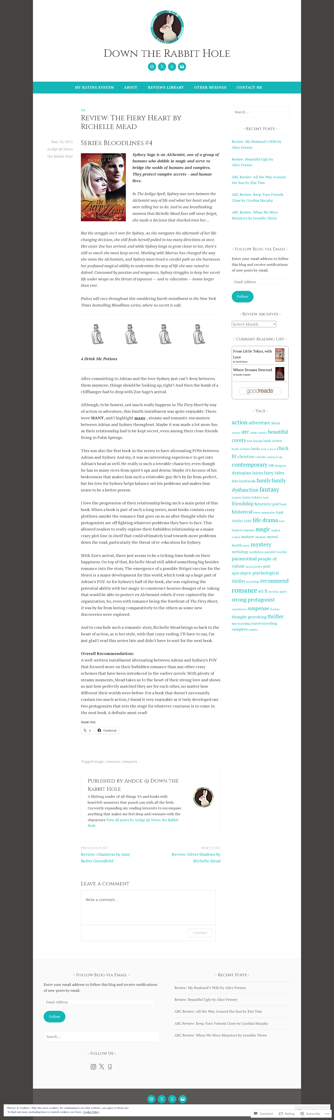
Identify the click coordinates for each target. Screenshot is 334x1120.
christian (245, 456)
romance (113, 761)
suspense (258, 608)
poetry (258, 567)
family (264, 480)
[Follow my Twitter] (162, 66)
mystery (261, 544)
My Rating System (94, 87)
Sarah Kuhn (241, 361)
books (255, 449)
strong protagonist (253, 599)
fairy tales (274, 473)
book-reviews (241, 449)
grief (275, 504)
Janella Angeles (243, 374)
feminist (237, 497)
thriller (275, 616)
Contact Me (249, 87)
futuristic (263, 503)
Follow (242, 296)
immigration (268, 512)
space (283, 592)
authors (262, 432)
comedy (260, 457)
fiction (246, 497)
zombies (253, 629)
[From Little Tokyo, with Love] (279, 360)
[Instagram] (152, 66)
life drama (265, 520)
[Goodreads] (172, 66)
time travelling (241, 624)
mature (247, 536)
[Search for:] (260, 111)
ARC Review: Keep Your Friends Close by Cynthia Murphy (221, 1023)
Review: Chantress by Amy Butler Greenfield (105, 854)
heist (283, 504)
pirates (249, 566)
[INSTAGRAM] (151, 1099)
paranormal (244, 558)
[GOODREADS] (172, 1099)
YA (83, 110)
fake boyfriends (244, 481)
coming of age (274, 457)
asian (253, 433)
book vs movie (268, 449)
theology (274, 609)
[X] (101, 1066)
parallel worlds (275, 552)
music (246, 545)
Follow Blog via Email (260, 249)
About (130, 87)
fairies (257, 473)
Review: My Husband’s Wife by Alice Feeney (210, 987)
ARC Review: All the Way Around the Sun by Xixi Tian (218, 1011)
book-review (273, 441)
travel (256, 623)
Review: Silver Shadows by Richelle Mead (196, 854)
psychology (252, 581)
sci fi (262, 591)
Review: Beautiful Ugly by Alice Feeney (205, 999)
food (265, 497)
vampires (129, 761)
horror (256, 512)
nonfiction (256, 552)
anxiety (236, 432)
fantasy (269, 489)
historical (242, 511)
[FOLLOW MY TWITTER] (162, 1099)
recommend (274, 580)
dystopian (241, 473)
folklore (257, 497)
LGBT (248, 521)
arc (245, 431)
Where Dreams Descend (252, 369)
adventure (259, 423)
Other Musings (210, 87)
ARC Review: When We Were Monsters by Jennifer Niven (220, 1035)
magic (99, 761)
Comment (200, 933)
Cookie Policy (91, 1112)
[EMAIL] (182, 1099)
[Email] (182, 66)
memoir (260, 537)
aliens (275, 423)
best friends (255, 441)
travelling (269, 623)
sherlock (273, 591)
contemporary (249, 464)
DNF (271, 466)
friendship (243, 504)
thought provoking (249, 616)
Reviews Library (166, 87)
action (240, 422)
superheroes (239, 609)
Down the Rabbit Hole (167, 53)
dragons (280, 465)
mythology (240, 551)
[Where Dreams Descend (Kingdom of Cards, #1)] (279, 379)
